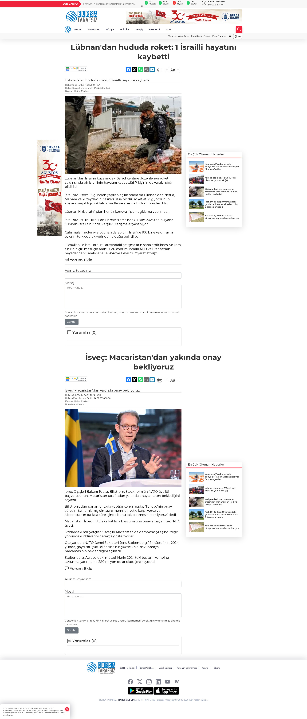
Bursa (77, 29)
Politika (124, 29)
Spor (169, 29)
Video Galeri (183, 36)
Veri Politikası (165, 668)
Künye (205, 668)
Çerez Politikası (146, 668)
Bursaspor (94, 29)
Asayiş (139, 29)
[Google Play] (141, 691)
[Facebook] (130, 682)
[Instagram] (149, 682)
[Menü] (229, 36)
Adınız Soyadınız (78, 270)
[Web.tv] (177, 682)
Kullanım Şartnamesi (187, 668)
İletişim (216, 668)
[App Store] (166, 691)
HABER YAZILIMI (126, 700)
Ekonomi (154, 29)
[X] (140, 682)
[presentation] (135, 3)
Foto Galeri (196, 36)
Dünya (110, 29)
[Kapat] (67, 709)
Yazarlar (172, 36)
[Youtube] (167, 682)
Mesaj (69, 283)
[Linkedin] (158, 682)
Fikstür (207, 36)
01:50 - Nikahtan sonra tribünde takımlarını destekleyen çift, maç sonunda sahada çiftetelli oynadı (109, 3)
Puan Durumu (219, 36)
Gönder (71, 321)
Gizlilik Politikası (126, 668)
